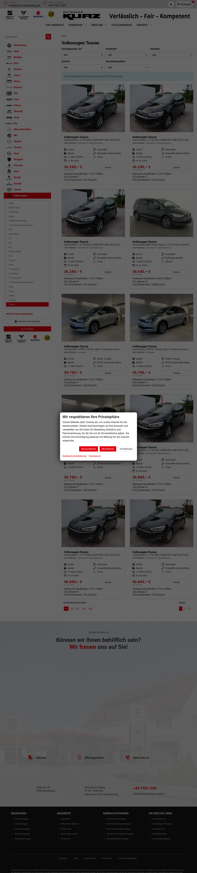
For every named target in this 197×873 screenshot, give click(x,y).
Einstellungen (126, 449)
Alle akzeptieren (88, 449)
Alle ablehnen (108, 449)
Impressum (95, 456)
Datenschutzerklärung (74, 456)
